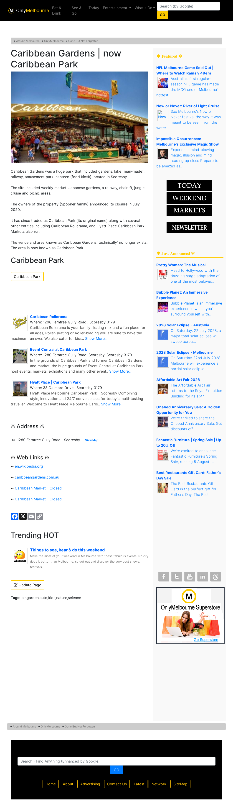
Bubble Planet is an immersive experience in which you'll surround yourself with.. (196, 308)
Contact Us (117, 784)
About (68, 784)
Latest (139, 784)
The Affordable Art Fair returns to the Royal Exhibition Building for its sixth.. (196, 390)
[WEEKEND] (189, 210)
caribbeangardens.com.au (37, 477)
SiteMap (180, 784)
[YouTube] (189, 575)
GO (162, 15)
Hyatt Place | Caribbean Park (55, 382)
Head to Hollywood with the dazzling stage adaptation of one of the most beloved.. (195, 276)
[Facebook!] (163, 575)
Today (94, 7)
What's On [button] (143, 7)
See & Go (76, 10)
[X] (176, 575)
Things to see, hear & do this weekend (67, 550)
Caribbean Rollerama (48, 316)
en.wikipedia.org (29, 466)
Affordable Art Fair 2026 (178, 379)
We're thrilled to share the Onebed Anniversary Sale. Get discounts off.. (196, 423)
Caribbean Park (27, 276)
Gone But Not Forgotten (83, 41)
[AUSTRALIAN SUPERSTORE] (190, 615)
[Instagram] (202, 575)
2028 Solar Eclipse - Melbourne (184, 352)
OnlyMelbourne (54, 41)
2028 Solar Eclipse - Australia (182, 325)
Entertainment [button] (115, 7)
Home (51, 784)
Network (159, 784)
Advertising (90, 784)
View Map (91, 440)
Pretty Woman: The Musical (180, 265)
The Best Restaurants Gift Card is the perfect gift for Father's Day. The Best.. (193, 489)
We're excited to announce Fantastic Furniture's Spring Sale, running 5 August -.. (194, 456)
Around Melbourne (28, 41)
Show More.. (95, 338)
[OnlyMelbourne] (11, 10)
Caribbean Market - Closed (38, 488)
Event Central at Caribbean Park (58, 349)
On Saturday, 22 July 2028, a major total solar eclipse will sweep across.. (196, 336)
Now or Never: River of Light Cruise (188, 106)
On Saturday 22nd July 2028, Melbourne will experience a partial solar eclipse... (196, 363)
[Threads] (215, 575)
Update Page (29, 585)
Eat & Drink (56, 10)
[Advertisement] (116, 26)
